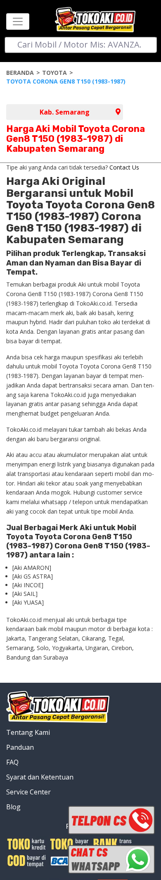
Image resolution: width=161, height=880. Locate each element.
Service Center (28, 791)
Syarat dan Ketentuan (39, 777)
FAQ (12, 762)
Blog (13, 806)
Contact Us (124, 167)
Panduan (20, 747)
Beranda (20, 73)
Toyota (54, 73)
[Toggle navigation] (17, 21)
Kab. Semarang (65, 112)
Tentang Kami (28, 732)
